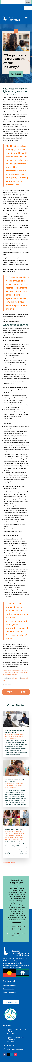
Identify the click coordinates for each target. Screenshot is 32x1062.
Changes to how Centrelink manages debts (14, 731)
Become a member (8, 989)
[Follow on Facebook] (4, 1054)
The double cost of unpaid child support (14, 781)
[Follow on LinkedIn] (11, 1054)
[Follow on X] (8, 1054)
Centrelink (8, 736)
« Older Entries (9, 862)
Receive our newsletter (10, 985)
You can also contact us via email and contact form (17, 920)
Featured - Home (16, 785)
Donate (28, 8)
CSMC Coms (11, 734)
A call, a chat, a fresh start (14, 829)
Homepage (12, 738)
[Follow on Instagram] (15, 1054)
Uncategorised (17, 839)
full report (15, 678)
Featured (15, 736)
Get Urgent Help (11, 1002)
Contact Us (10, 1045)
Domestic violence (18, 833)
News (14, 787)
